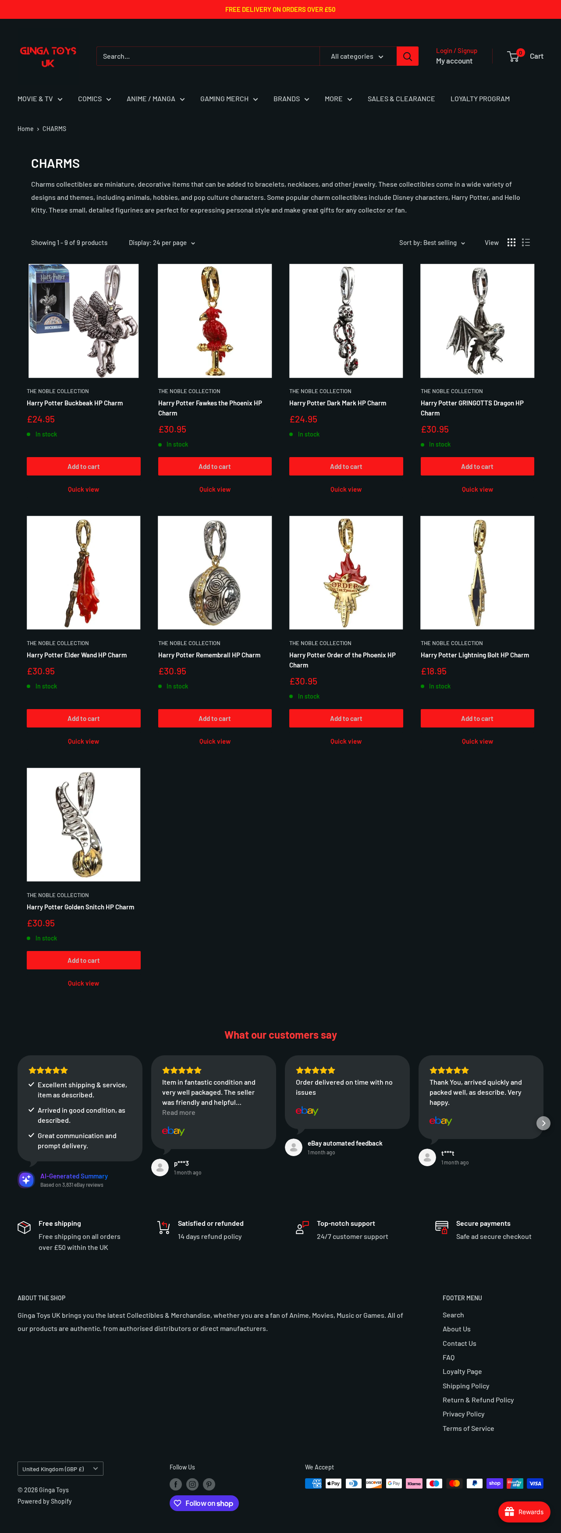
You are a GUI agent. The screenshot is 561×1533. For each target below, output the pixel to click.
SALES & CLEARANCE (401, 98)
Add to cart (83, 466)
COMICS (90, 98)
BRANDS (286, 98)
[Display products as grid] (511, 242)
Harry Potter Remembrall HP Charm (209, 655)
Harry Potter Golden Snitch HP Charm (80, 907)
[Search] (408, 56)
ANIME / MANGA (151, 98)
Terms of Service (468, 1428)
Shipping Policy (466, 1385)
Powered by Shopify (45, 1501)
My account (454, 60)
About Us (457, 1328)
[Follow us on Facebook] (176, 1484)
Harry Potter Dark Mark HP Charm (337, 403)
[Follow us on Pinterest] (209, 1484)
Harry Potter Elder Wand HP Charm (77, 655)
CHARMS (54, 128)
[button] (18, 1123)
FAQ (448, 1357)
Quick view (83, 489)
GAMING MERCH (224, 98)
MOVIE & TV (35, 98)
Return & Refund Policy (478, 1399)
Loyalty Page (462, 1371)
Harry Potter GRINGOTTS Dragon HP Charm (472, 408)
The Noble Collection (58, 390)
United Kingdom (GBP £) (53, 1469)
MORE (334, 98)
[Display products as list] (526, 242)
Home (26, 128)
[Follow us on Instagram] (192, 1484)
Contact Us (459, 1343)
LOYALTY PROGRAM (480, 98)
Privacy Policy (464, 1413)
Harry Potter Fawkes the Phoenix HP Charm (210, 408)
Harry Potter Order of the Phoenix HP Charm (342, 660)
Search (453, 1314)
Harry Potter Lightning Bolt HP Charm (475, 655)
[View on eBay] (173, 1131)
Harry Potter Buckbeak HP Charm (75, 403)
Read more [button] (178, 1112)
